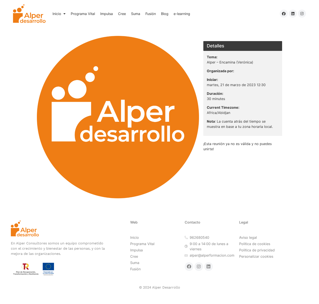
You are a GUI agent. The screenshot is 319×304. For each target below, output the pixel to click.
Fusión (150, 14)
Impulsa (106, 14)
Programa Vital (83, 14)
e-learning (182, 14)
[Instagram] (302, 14)
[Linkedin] (293, 14)
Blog (164, 14)
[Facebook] (284, 14)
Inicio (57, 14)
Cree (122, 14)
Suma (135, 14)
